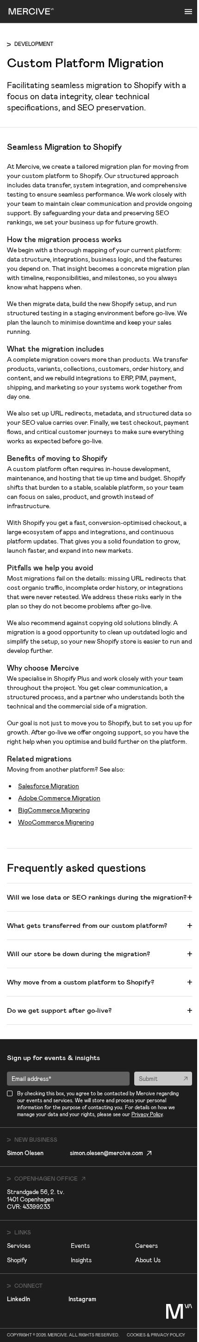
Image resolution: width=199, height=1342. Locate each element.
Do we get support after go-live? (59, 1010)
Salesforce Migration (48, 786)
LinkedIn (18, 1299)
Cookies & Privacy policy (156, 1335)
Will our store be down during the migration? (78, 954)
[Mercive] (31, 11)
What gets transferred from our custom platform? (87, 925)
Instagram (82, 1299)
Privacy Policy (146, 1114)
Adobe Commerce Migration (59, 798)
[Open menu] (188, 11)
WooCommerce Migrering (56, 822)
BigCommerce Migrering (54, 810)
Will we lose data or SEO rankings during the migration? (97, 897)
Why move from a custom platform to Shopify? (80, 982)
